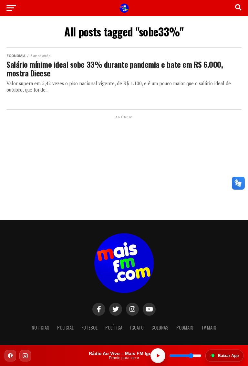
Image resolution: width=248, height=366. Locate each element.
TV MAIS (208, 327)
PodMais (184, 327)
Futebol (89, 327)
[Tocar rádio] (157, 355)
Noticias (40, 327)
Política (113, 327)
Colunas (160, 327)
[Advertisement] (124, 160)
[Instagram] (25, 355)
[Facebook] (10, 355)
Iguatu (137, 327)
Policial (65, 327)
